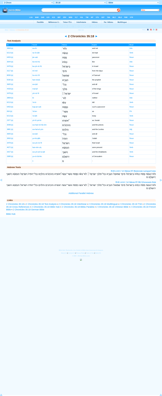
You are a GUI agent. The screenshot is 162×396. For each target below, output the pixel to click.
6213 (9, 53)
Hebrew (12, 30)
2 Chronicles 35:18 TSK (130, 204)
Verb (131, 53)
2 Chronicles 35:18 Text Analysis (41, 204)
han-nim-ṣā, (37, 147)
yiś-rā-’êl (35, 93)
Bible (6, 30)
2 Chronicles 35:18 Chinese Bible (112, 207)
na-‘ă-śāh (36, 53)
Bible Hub (10, 214)
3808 (9, 48)
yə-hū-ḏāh (36, 138)
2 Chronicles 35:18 (15, 204)
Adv (131, 48)
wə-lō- (34, 48)
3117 (9, 71)
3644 (9, 62)
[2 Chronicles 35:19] (159, 185)
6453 (9, 57)
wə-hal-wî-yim (37, 129)
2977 (9, 120)
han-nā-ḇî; (36, 80)
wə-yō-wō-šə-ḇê (38, 152)
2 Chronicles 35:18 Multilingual (103, 204)
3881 (9, 129)
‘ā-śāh (34, 116)
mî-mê (34, 71)
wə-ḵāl (34, 84)
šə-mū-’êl (36, 75)
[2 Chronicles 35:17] (3, 185)
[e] (12, 48)
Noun (132, 57)
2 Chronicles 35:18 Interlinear (72, 204)
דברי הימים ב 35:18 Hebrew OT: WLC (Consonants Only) (135, 182)
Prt (131, 111)
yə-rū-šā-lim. (37, 156)
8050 (9, 75)
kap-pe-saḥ (36, 107)
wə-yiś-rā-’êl (37, 143)
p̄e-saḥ (35, 57)
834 (8, 111)
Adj (131, 129)
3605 (9, 84)
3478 (9, 66)
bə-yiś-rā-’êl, (37, 66)
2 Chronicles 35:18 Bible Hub (46, 207)
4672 (9, 147)
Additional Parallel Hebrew (81, 193)
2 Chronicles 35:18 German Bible (28, 209)
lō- (33, 98)
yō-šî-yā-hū (36, 120)
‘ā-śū (34, 102)
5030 (9, 80)
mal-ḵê (35, 89)
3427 (9, 152)
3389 (9, 156)
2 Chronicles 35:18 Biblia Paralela (78, 207)
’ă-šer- (34, 111)
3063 (9, 138)
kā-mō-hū (36, 62)
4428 (9, 89)
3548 (9, 125)
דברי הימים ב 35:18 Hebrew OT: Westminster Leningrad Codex (133, 171)
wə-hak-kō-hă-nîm (39, 125)
